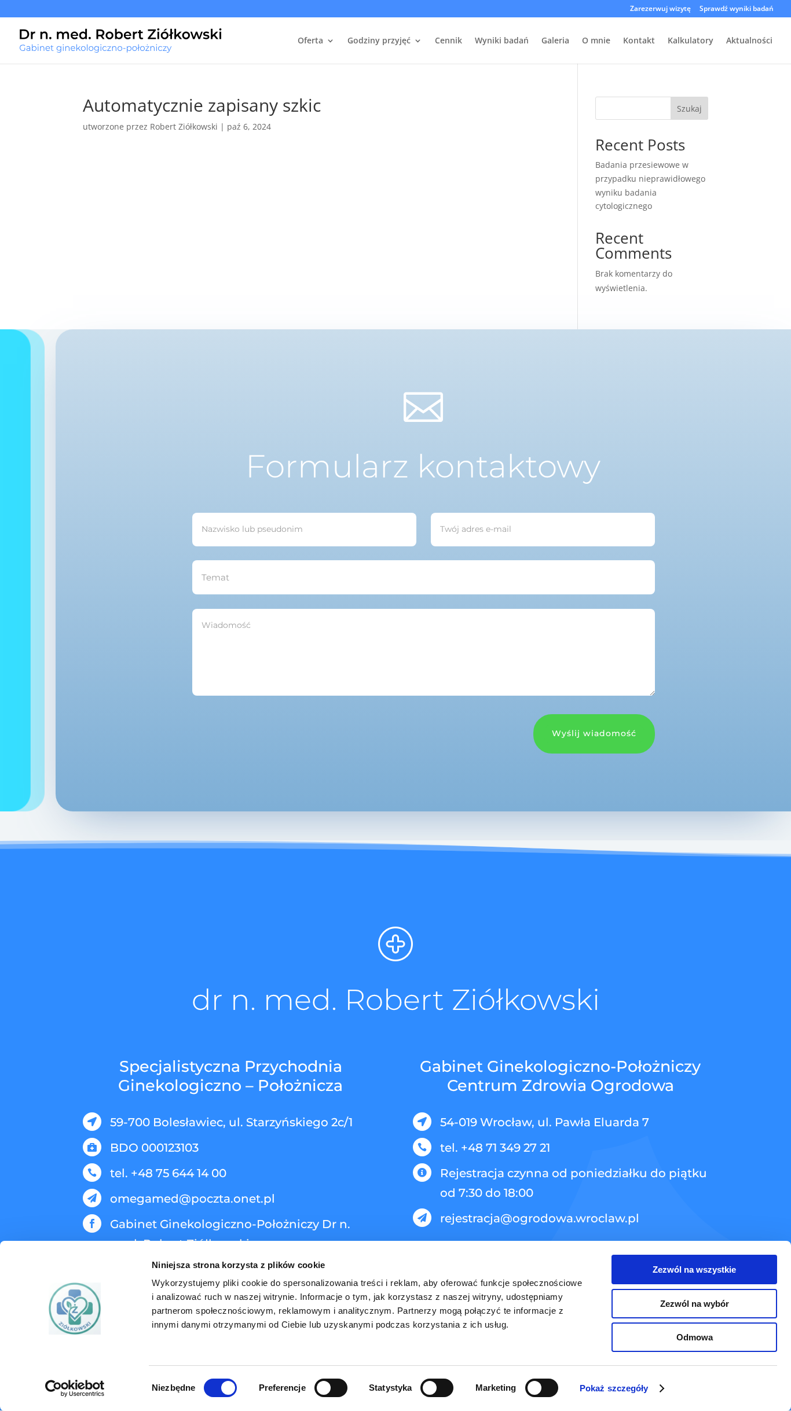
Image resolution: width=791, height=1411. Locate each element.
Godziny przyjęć (379, 41)
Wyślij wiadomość (594, 733)
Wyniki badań (502, 41)
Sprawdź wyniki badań (737, 9)
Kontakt (639, 41)
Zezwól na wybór (694, 1304)
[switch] (330, 1388)
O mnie (596, 41)
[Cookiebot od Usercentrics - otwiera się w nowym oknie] (75, 1388)
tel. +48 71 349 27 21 (495, 1148)
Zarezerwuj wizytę (660, 9)
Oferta (310, 41)
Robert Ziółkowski (184, 126)
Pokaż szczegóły (614, 1388)
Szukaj (689, 108)
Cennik (448, 41)
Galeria (555, 41)
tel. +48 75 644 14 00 (168, 1173)
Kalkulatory (690, 41)
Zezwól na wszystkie (694, 1269)
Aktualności (749, 41)
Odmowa (694, 1337)
